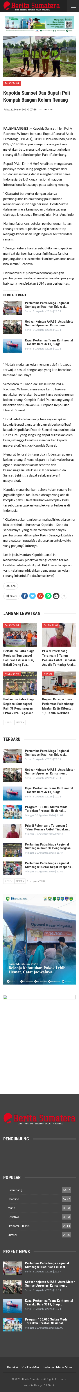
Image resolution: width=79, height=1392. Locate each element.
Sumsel (12, 1235)
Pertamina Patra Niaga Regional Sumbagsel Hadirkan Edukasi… (47, 305)
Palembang (12, 83)
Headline (13, 1199)
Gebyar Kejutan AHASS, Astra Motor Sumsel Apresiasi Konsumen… (50, 323)
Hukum (48, 673)
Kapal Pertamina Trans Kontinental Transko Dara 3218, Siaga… (49, 342)
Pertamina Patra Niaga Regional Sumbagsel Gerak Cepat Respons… (49, 865)
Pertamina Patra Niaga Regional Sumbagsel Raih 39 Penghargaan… (49, 846)
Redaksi (12, 1367)
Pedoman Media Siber (57, 1367)
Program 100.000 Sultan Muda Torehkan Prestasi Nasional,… (46, 809)
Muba (11, 1208)
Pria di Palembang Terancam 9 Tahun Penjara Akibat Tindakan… (47, 827)
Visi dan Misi (30, 1367)
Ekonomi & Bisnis (18, 1226)
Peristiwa (14, 1217)
